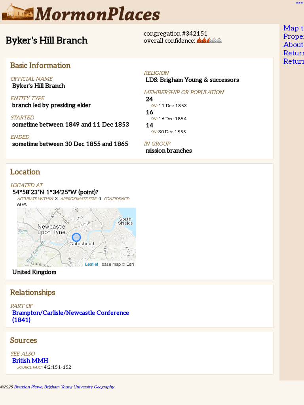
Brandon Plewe (28, 387)
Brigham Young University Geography (79, 387)
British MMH (30, 360)
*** (298, 4)
